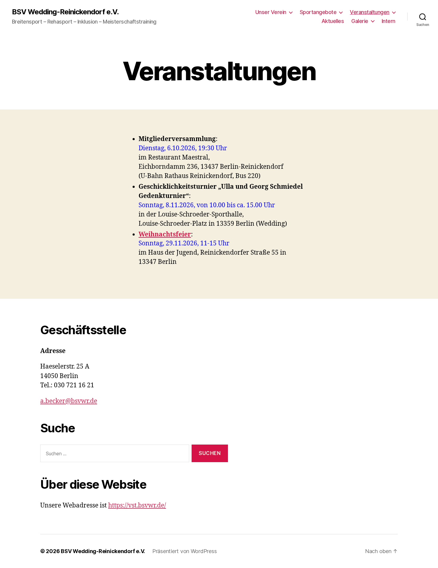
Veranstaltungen (369, 12)
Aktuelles (332, 21)
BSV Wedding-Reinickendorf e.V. (65, 12)
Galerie (359, 21)
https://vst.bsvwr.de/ (137, 506)
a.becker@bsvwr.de (68, 401)
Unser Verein (270, 12)
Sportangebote (318, 12)
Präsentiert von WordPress (184, 551)
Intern (388, 21)
